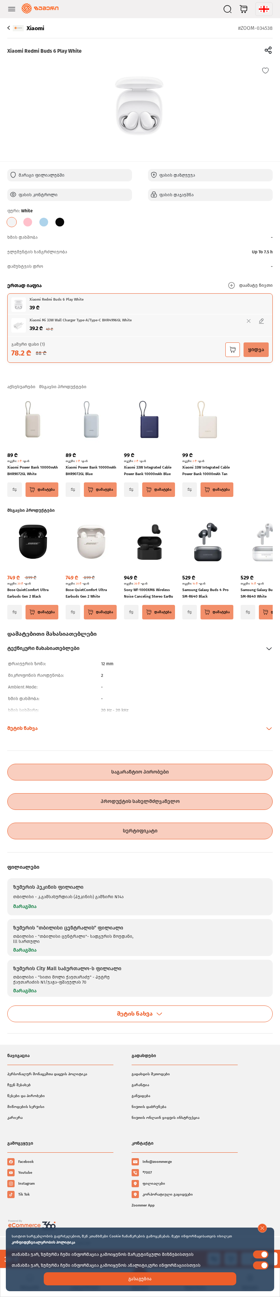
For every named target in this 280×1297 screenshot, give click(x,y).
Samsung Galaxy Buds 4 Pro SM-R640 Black (205, 593)
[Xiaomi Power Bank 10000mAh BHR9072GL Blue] (91, 420)
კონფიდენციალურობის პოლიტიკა (43, 1242)
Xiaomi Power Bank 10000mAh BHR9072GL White (32, 470)
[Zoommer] (39, 9)
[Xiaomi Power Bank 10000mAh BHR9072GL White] (32, 420)
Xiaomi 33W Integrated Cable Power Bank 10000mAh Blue (147, 470)
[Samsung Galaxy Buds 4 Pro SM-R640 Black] (207, 543)
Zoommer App (143, 1205)
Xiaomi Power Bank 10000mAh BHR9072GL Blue (91, 470)
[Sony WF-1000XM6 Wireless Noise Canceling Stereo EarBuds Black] (149, 543)
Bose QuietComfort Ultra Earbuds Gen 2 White (86, 593)
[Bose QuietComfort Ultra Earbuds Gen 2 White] (91, 543)
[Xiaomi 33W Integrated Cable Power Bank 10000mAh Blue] (149, 420)
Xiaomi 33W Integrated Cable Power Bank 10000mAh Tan (206, 470)
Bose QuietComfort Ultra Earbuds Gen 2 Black (27, 593)
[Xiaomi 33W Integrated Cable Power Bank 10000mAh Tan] (207, 420)
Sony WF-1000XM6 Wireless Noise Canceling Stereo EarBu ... (148, 594)
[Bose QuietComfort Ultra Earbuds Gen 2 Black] (32, 543)
